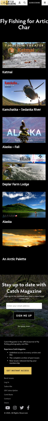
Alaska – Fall (10, 147)
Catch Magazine (8, 2)
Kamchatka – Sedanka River (21, 109)
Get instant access (18, 370)
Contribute (8, 395)
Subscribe (8, 386)
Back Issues (9, 378)
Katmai (7, 72)
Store (6, 403)
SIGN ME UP (24, 315)
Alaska (7, 222)
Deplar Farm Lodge (15, 184)
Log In (6, 382)
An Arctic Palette (14, 259)
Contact (7, 399)
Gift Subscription (11, 390)
